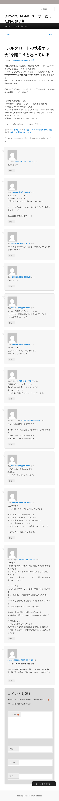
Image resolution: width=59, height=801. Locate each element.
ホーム (7, 26)
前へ (7, 34)
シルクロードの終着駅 (38, 129)
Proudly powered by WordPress (29, 796)
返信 (11, 170)
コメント (14, 714)
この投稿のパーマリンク (24, 132)
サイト (12, 775)
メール (12, 762)
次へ (51, 34)
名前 (11, 748)
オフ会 (16, 129)
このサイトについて (21, 26)
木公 (32, 60)
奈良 (50, 129)
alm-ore (11, 660)
